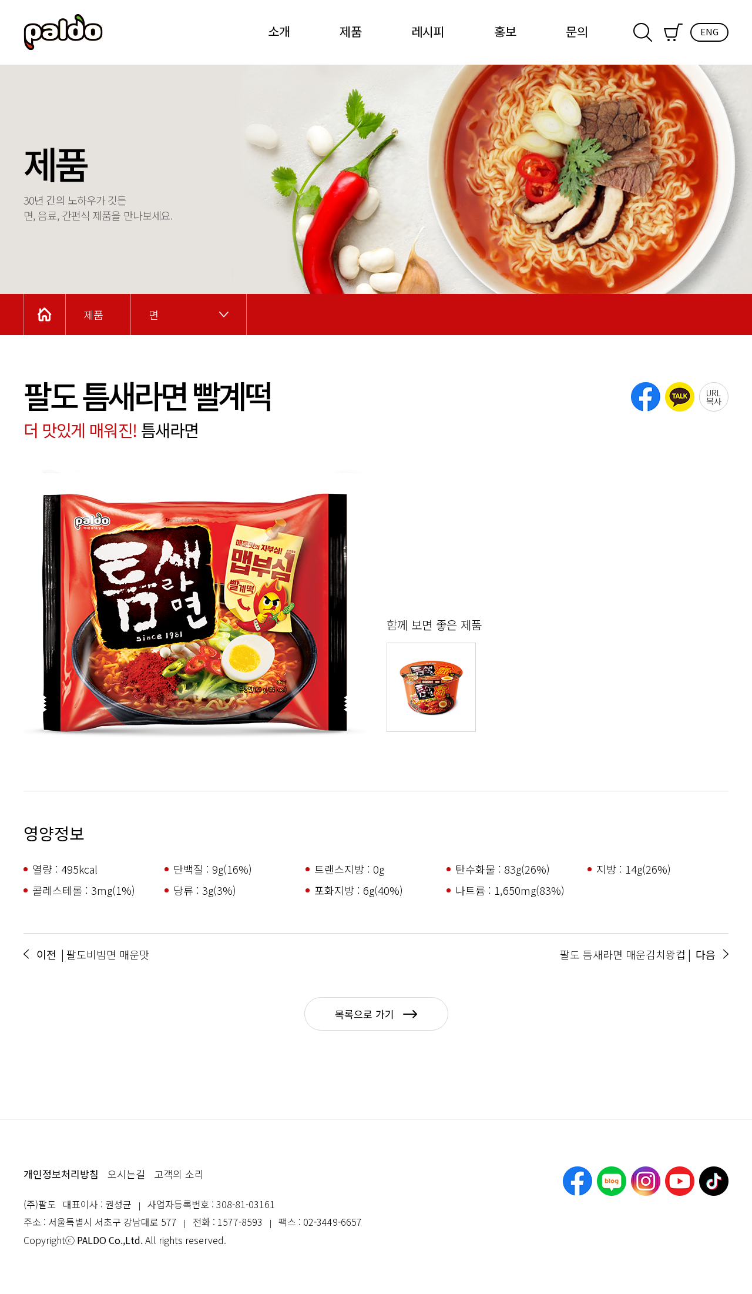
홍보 (505, 31)
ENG (709, 31)
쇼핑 (673, 32)
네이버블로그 (611, 1181)
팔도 (63, 32)
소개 (279, 31)
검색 (642, 32)
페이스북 (577, 1181)
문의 (577, 31)
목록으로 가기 (364, 1014)
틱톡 (713, 1181)
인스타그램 (645, 1181)
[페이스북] (645, 397)
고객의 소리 (179, 1173)
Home (44, 314)
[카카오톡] (679, 397)
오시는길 (126, 1173)
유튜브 (679, 1181)
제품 (351, 31)
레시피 (428, 31)
